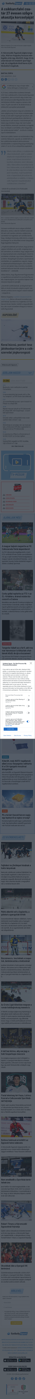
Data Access (17, 735)
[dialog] (17, 699)
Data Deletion (7, 735)
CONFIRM (10, 729)
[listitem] (17, 695)
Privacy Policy (28, 735)
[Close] (31, 663)
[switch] (28, 700)
